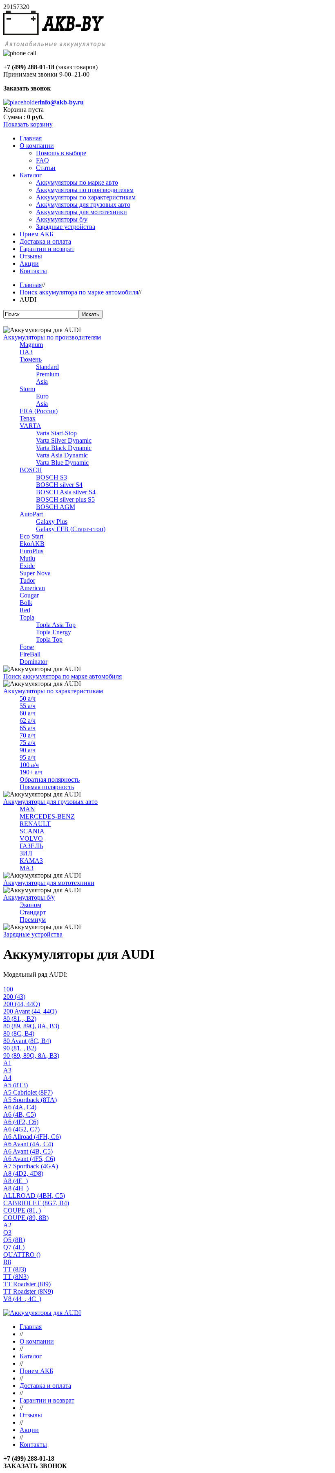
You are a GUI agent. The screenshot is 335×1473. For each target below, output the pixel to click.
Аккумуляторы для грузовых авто (50, 801)
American (32, 587)
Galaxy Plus (51, 521)
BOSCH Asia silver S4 (66, 492)
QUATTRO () (21, 1254)
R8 (7, 1261)
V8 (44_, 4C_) (22, 1298)
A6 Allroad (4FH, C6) (32, 1136)
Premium (47, 374)
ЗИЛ (26, 853)
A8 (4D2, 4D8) (23, 1173)
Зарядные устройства (33, 934)
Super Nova (35, 573)
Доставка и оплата (45, 1385)
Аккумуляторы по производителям (52, 337)
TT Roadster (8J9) (27, 1284)
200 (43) (14, 996)
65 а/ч (28, 727)
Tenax (28, 418)
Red (25, 609)
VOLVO (31, 838)
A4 (7, 1077)
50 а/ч (28, 698)
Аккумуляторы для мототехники (48, 882)
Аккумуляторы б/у (29, 897)
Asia (42, 381)
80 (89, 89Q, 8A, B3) (31, 1026)
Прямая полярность (47, 786)
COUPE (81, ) (22, 1210)
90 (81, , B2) (19, 1048)
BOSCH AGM (55, 506)
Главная (31, 284)
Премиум (33, 919)
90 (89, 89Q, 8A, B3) (31, 1055)
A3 (7, 1070)
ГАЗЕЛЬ (31, 845)
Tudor (27, 580)
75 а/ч (28, 742)
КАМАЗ (31, 860)
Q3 (7, 1232)
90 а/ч (28, 750)
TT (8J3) (14, 1269)
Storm (27, 388)
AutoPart (31, 514)
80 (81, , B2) (19, 1018)
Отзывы (31, 1415)
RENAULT (35, 823)
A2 (7, 1225)
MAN (27, 809)
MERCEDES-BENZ (47, 816)
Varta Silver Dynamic (64, 440)
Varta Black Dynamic (64, 447)
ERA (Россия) (39, 410)
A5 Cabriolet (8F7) (28, 1092)
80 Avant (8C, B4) (27, 1040)
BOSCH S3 (51, 477)
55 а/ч (28, 705)
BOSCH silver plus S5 (65, 499)
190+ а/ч (31, 772)
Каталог (31, 1356)
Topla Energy (53, 632)
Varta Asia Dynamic (62, 455)
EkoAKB (32, 543)
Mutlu (27, 558)
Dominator (33, 661)
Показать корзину (28, 124)
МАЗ (27, 867)
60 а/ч (28, 713)
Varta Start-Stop (56, 433)
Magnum (31, 344)
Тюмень (31, 359)
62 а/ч (28, 720)
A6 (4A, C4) (19, 1107)
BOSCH (31, 469)
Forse (27, 646)
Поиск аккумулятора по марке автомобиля (79, 292)
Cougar (29, 595)
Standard (47, 366)
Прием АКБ (36, 1370)
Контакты (33, 1444)
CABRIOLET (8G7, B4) (36, 1202)
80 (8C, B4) (18, 1033)
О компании (37, 1341)
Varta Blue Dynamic (62, 462)
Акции (29, 1429)
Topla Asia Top (56, 624)
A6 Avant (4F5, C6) (29, 1158)
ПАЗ (26, 351)
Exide (27, 565)
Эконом (30, 904)
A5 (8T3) (15, 1085)
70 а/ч (28, 735)
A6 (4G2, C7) (21, 1129)
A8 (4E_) (15, 1180)
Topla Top (49, 639)
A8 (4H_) (16, 1188)
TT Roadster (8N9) (28, 1291)
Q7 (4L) (14, 1247)
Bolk (26, 602)
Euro (42, 396)
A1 (7, 1062)
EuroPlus (31, 551)
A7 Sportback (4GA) (30, 1166)
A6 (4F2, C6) (20, 1121)
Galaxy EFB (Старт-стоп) (70, 528)
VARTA (30, 425)
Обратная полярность (50, 779)
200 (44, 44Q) (21, 1003)
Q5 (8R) (14, 1239)
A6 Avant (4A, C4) (28, 1143)
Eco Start (31, 536)
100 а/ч (29, 764)
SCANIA (32, 831)
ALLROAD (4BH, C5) (34, 1195)
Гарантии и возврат (47, 1400)
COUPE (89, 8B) (26, 1217)
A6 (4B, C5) (19, 1114)
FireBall (30, 654)
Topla (27, 617)
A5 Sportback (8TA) (30, 1099)
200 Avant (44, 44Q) (30, 1011)
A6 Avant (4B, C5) (28, 1151)
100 (8, 989)
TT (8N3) (16, 1276)
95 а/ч (28, 757)
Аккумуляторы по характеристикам (53, 691)
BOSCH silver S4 (59, 484)
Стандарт (33, 912)
